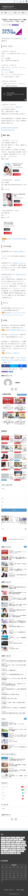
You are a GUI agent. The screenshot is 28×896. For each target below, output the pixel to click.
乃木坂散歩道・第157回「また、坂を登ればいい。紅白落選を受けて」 (13, 708)
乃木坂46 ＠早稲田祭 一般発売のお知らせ (15, 330)
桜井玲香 (18, 853)
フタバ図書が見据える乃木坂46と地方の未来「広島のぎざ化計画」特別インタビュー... (17, 760)
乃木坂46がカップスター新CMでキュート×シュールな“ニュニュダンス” (8, 408)
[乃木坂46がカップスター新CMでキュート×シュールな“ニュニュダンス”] (8, 403)
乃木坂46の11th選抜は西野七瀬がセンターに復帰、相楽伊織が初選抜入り (13, 690)
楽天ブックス (17, 174)
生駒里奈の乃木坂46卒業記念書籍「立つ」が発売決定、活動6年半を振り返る (17, 593)
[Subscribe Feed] (20, 2)
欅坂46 (18, 851)
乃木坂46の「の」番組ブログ (12, 353)
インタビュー (12, 795)
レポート (12, 792)
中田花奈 (11, 839)
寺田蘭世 (7, 853)
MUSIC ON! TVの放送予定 (8, 130)
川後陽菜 (22, 851)
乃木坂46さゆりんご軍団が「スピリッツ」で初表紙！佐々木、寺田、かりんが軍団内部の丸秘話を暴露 (13, 684)
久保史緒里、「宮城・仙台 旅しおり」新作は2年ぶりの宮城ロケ (8, 422)
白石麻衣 (5, 851)
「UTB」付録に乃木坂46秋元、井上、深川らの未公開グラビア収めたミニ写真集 (13, 360)
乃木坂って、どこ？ (4, 849)
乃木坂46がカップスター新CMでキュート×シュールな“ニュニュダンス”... (17, 552)
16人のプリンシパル (12, 851)
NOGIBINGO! (19, 845)
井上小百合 (18, 837)
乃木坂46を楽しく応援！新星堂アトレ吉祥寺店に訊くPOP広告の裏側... (17, 765)
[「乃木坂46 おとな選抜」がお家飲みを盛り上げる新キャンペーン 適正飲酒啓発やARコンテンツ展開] (19, 403)
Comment (3, 488)
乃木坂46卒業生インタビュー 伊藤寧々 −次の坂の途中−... (18, 776)
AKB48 (7, 839)
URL (2, 505)
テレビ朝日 (13, 845)
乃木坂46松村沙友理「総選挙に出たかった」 (17, 626)
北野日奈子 (3, 845)
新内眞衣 (2, 843)
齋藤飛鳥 (13, 841)
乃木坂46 (11, 371)
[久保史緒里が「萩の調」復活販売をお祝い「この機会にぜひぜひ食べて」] (18, 466)
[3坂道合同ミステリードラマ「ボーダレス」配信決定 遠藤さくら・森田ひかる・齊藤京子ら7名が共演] (18, 475)
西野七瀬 (8, 847)
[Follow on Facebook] (16, 819)
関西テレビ (18, 107)
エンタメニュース (10, 397)
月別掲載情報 (17, 460)
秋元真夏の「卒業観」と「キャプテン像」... (17, 723)
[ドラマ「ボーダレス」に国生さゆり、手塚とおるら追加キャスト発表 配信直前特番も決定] (5, 466)
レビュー (12, 798)
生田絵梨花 (8, 843)
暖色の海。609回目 (18, 251)
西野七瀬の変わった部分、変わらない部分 (9, 698)
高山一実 (8, 837)
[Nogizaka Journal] (8, 7)
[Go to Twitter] (16, 389)
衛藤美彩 (22, 837)
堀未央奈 (12, 843)
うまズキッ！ (18, 841)
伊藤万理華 (3, 837)
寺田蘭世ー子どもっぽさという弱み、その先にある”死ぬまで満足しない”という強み (18, 605)
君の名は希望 (17, 843)
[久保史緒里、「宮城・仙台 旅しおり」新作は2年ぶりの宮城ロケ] (8, 417)
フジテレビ (21, 839)
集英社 (17, 210)
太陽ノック (3, 841)
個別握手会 (8, 845)
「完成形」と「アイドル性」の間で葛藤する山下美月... (18, 747)
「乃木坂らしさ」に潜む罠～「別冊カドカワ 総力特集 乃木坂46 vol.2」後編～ (13, 703)
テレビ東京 (16, 839)
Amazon (16, 170)
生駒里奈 (24, 845)
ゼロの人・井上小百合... (13, 741)
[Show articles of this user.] (7, 383)
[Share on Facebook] (14, 2)
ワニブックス (14, 140)
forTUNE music (14, 334)
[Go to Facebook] (12, 389)
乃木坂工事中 (13, 847)
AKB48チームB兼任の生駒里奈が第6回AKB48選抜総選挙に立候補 (17, 588)
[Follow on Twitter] (17, 2)
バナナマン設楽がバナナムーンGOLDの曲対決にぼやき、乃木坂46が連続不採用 (18, 616)
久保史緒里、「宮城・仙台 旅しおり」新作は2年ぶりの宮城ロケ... (18, 564)
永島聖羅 (23, 849)
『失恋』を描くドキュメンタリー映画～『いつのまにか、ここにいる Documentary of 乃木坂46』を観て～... (18, 736)
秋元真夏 (2, 853)
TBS (2, 851)
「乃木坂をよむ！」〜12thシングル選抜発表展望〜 (17, 638)
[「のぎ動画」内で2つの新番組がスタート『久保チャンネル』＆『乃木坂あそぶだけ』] (19, 417)
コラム (12, 789)
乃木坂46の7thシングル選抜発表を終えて (9, 670)
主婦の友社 (17, 180)
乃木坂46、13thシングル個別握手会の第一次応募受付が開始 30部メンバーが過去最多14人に (17, 622)
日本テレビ (22, 83)
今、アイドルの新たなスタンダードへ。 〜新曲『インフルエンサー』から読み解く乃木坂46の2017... (17, 599)
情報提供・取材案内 (20, 889)
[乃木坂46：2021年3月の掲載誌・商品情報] (18, 458)
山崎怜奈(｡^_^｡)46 (17, 263)
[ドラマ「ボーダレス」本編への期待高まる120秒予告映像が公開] (5, 458)
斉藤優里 (23, 841)
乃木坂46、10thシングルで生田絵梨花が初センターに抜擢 (17, 633)
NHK (10, 849)
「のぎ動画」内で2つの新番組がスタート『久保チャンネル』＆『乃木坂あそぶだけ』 (20, 422)
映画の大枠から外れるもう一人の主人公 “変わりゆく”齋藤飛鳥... (17, 730)
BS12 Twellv (7, 69)
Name (2, 498)
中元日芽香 (19, 849)
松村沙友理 (23, 843)
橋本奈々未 (3, 847)
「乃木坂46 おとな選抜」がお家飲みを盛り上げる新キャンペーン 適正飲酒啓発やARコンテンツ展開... (17, 558)
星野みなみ (8, 841)
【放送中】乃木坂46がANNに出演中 (15, 643)
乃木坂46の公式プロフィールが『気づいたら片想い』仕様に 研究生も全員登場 (13, 679)
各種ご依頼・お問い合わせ (9, 889)
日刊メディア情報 (5, 371)
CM (15, 853)
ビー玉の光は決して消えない (14, 648)
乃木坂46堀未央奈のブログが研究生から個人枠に (10, 694)
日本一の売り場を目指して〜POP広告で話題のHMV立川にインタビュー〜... (17, 771)
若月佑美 (2, 839)
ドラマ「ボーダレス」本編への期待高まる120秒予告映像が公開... (17, 575)
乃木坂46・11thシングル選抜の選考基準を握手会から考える (12, 674)
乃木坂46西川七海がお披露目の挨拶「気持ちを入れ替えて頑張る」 (17, 611)
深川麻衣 (14, 849)
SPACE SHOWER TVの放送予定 (9, 127)
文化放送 (22, 847)
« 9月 (2, 881)
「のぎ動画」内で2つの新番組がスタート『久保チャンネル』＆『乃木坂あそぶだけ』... (17, 570)
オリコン (18, 847)
